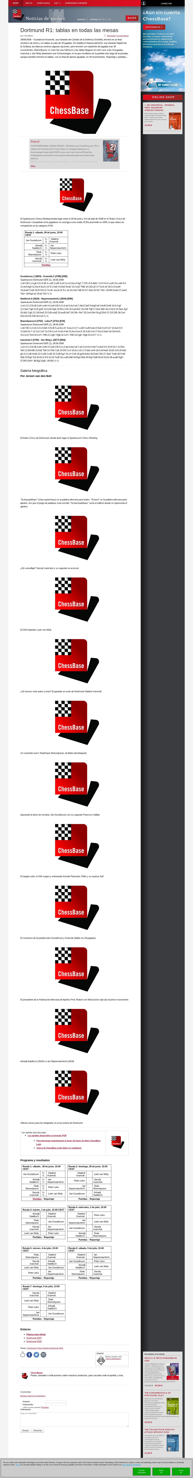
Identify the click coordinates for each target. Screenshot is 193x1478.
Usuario (26, 1401)
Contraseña (28, 1405)
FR (110, 19)
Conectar (166, 3)
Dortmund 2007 (34, 1338)
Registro (45, 1407)
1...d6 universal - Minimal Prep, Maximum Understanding (159, 107)
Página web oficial (36, 1334)
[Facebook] (29, 1355)
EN (103, 19)
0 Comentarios (123, 36)
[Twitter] (36, 1355)
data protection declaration (131, 1465)
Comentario (25, 1410)
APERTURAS (43, 3)
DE (100, 19)
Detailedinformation (142, 1471)
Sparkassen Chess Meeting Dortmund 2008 (45, 1348)
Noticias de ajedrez (45, 18)
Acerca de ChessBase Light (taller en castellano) (58, 1148)
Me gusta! (111, 36)
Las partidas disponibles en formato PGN (47, 1135)
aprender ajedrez (76, 3)
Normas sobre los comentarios (32, 1396)
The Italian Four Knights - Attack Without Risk (160, 1430)
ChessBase (37, 1372)
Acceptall (180, 1471)
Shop (16, 3)
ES (107, 19)
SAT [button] (56, 3)
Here (17, 1465)
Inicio (28, 3)
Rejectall (161, 1471)
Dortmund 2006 (34, 1341)
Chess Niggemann (113, 1359)
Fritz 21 (35, 141)
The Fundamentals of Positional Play (157, 1394)
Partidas (46, 265)
